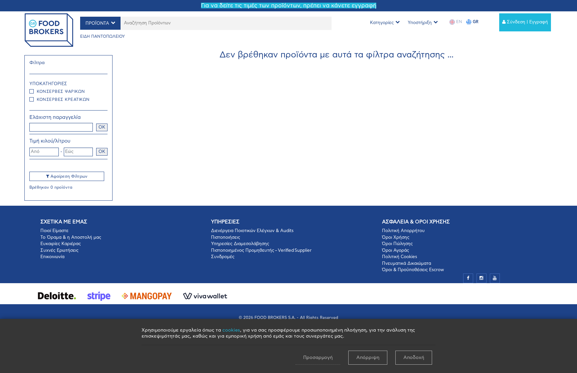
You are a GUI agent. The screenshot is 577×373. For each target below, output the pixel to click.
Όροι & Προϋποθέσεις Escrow (413, 270)
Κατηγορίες (382, 23)
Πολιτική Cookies (399, 257)
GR (474, 22)
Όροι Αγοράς (395, 250)
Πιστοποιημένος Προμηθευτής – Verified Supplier (261, 250)
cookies (231, 330)
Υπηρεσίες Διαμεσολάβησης (240, 244)
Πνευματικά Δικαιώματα (406, 263)
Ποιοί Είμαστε (54, 231)
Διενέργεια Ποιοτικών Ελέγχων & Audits (252, 231)
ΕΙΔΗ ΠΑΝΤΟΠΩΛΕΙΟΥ (102, 36)
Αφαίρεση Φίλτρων (68, 176)
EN (458, 22)
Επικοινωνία (52, 257)
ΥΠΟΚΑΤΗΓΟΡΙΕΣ (48, 84)
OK (102, 127)
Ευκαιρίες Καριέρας (60, 244)
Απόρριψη (367, 357)
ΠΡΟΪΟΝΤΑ (97, 23)
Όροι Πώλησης (397, 244)
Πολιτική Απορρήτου (403, 231)
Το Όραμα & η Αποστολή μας (70, 237)
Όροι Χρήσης (395, 237)
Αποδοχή (413, 357)
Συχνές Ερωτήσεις (59, 250)
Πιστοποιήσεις (225, 237)
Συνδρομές (222, 257)
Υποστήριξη (420, 23)
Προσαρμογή (318, 357)
